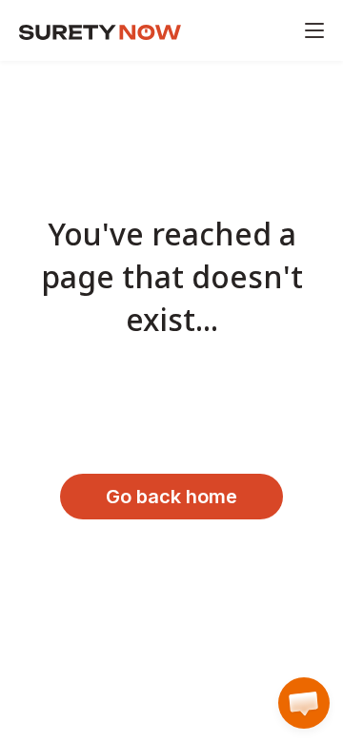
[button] (304, 703)
